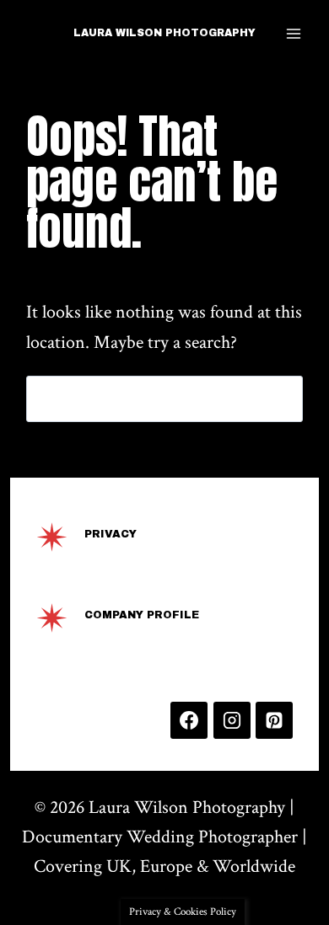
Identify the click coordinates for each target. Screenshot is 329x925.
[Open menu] (294, 33)
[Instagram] (232, 720)
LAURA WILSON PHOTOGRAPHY (164, 33)
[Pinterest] (274, 720)
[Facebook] (189, 720)
